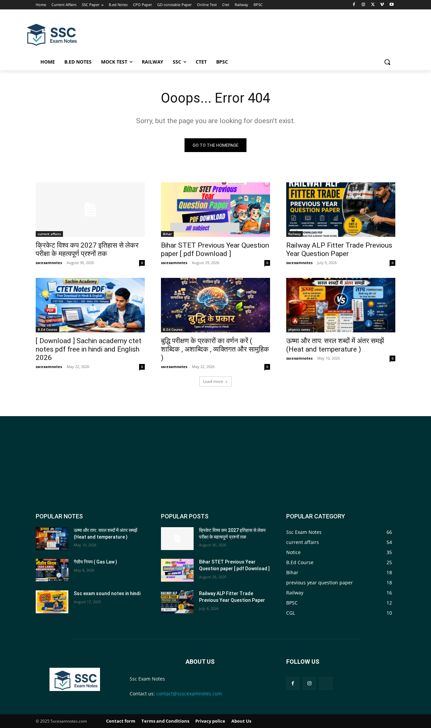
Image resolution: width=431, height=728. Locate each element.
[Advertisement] (266, 34)
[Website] (325, 683)
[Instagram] (363, 5)
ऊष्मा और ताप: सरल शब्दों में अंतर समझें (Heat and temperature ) (335, 345)
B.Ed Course (47, 329)
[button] (387, 62)
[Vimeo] (382, 5)
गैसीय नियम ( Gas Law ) (95, 562)
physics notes (299, 329)
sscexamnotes (49, 262)
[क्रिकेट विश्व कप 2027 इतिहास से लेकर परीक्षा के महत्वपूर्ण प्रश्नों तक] (90, 209)
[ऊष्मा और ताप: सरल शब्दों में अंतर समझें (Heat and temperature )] (340, 305)
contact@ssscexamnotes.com (189, 693)
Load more (213, 381)
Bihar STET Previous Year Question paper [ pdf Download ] (215, 249)
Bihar (167, 233)
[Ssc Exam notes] (74, 679)
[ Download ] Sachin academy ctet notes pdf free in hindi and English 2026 (88, 349)
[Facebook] (354, 5)
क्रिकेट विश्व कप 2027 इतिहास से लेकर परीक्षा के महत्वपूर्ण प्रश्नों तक (87, 249)
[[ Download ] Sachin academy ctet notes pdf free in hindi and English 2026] (90, 305)
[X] (373, 5)
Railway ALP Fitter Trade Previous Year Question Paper (339, 249)
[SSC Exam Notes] (52, 35)
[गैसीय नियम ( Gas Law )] (52, 570)
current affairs (49, 233)
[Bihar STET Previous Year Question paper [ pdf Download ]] (215, 209)
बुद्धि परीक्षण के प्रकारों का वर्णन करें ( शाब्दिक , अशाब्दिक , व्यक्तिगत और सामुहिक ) (215, 349)
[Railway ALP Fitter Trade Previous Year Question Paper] (340, 209)
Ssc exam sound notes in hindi (107, 593)
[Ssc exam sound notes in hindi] (52, 601)
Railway (294, 233)
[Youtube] (391, 5)
